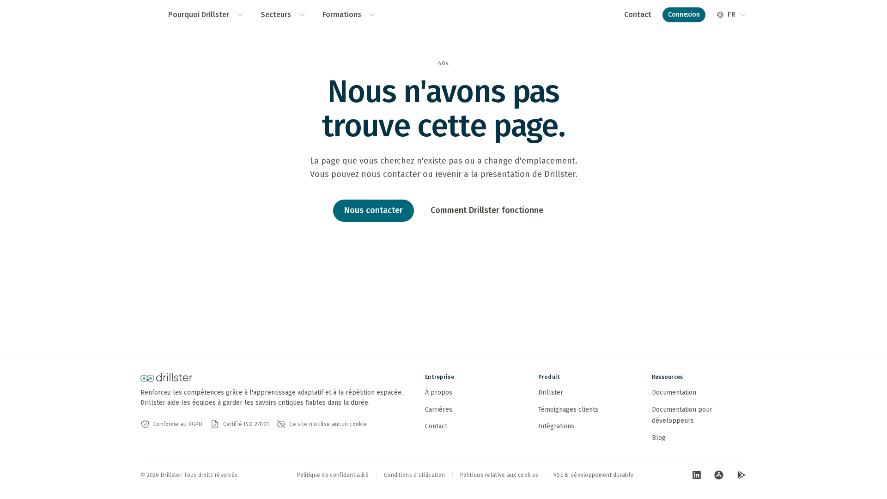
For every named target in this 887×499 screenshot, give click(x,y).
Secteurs (276, 14)
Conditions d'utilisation (414, 475)
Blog (659, 438)
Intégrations (556, 426)
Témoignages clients (568, 410)
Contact (637, 14)
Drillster (550, 392)
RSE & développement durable (593, 475)
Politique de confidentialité (333, 475)
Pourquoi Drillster (198, 14)
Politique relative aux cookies (499, 475)
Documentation (674, 392)
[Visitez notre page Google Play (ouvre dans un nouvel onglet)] (741, 475)
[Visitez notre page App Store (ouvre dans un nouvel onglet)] (718, 475)
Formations (341, 14)
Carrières (438, 410)
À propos (438, 392)
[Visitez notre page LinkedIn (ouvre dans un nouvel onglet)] (696, 475)
